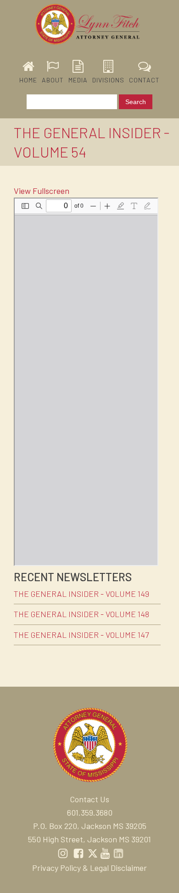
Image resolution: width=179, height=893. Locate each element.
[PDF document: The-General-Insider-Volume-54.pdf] (86, 382)
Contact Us (89, 799)
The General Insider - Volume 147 (81, 635)
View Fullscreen (41, 191)
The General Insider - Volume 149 (81, 594)
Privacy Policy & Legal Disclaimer (89, 868)
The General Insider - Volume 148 (81, 614)
